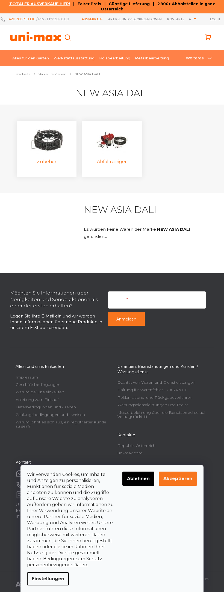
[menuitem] (30, 58)
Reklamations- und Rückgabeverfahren (154, 397)
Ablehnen (138, 478)
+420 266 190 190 (21, 19)
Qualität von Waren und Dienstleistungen (156, 382)
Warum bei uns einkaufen (40, 391)
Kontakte (175, 19)
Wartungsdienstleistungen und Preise (153, 404)
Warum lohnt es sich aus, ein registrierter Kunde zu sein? (61, 424)
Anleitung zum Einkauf (37, 399)
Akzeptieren (177, 478)
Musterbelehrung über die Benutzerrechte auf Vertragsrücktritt (161, 414)
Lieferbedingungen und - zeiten (46, 407)
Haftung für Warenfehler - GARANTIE (152, 389)
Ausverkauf (92, 19)
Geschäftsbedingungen (38, 384)
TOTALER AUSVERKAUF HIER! (39, 3)
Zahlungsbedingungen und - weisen (50, 414)
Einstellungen (48, 578)
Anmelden (126, 319)
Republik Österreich (136, 445)
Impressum (27, 377)
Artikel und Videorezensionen (135, 19)
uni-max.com (130, 453)
